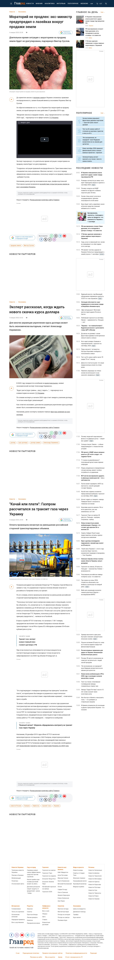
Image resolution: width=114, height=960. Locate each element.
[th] (56, 236)
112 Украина (53, 118)
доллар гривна (35, 442)
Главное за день (87, 12)
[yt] (64, 236)
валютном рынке (51, 383)
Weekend (84, 3)
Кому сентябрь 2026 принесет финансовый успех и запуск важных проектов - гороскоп (93, 150)
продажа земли (16, 245)
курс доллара (23, 442)
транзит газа (46, 806)
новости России (16, 806)
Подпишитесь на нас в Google (67, 32)
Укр (91, 3)
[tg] (60, 236)
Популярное (73, 3)
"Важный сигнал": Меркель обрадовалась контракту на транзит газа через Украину (45, 725)
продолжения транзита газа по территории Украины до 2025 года (44, 746)
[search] (106, 3)
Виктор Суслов (29, 245)
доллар (13, 442)
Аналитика (50, 3)
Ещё (102, 12)
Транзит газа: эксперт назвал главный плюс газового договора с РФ (28, 641)
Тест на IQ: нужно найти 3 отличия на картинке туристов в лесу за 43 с (93, 131)
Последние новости (89, 168)
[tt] (45, 239)
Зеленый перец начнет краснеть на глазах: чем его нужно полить (92, 159)
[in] (54, 239)
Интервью (61, 3)
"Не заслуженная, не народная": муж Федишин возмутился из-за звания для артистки (92, 141)
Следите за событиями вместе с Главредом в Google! (24, 237)
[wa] (51, 236)
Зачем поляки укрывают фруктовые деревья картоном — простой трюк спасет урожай (93, 121)
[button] (11, 3)
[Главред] (19, 3)
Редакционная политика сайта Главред (44, 200)
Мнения (39, 3)
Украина (56, 806)
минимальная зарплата (25, 954)
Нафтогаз (36, 806)
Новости (30, 3)
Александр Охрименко (51, 442)
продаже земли (39, 98)
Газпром (27, 806)
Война (90, 38)
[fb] (41, 239)
